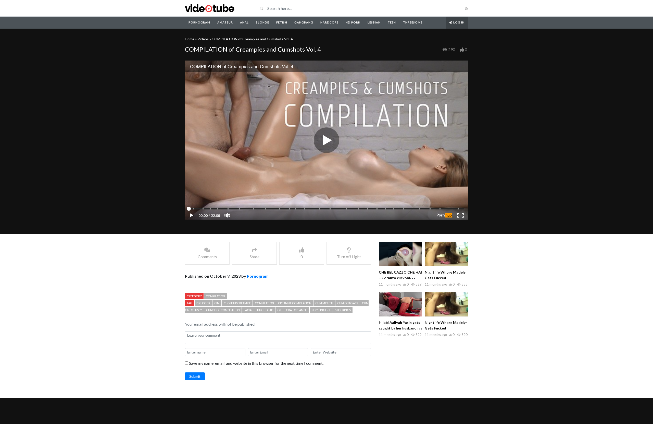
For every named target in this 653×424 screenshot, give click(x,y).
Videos (203, 39)
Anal (244, 22)
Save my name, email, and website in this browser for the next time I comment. (256, 363)
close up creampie (237, 303)
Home (189, 39)
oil (279, 310)
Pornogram (199, 22)
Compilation (215, 296)
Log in (458, 22)
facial (248, 310)
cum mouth (324, 303)
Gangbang (303, 22)
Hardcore (329, 22)
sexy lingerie (321, 310)
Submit (194, 376)
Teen (392, 22)
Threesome (412, 22)
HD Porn (353, 22)
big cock (203, 303)
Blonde (262, 22)
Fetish (281, 22)
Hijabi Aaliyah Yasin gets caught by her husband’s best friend (399, 328)
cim (217, 303)
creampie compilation (294, 303)
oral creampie (296, 310)
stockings (343, 310)
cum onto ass (347, 303)
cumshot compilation (223, 310)
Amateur (225, 22)
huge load (265, 310)
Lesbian (374, 22)
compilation (264, 303)
